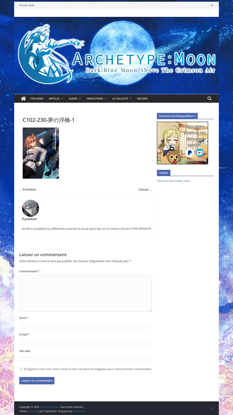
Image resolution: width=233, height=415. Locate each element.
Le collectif (120, 98)
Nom (23, 318)
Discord (142, 98)
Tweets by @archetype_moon (173, 180)
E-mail (24, 334)
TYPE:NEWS (36, 98)
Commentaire (29, 271)
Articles (54, 98)
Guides (73, 98)
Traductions (94, 98)
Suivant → (145, 189)
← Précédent (27, 189)
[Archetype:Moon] (116, 19)
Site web (24, 351)
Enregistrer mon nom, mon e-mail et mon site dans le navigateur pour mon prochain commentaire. (88, 369)
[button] (61, 98)
